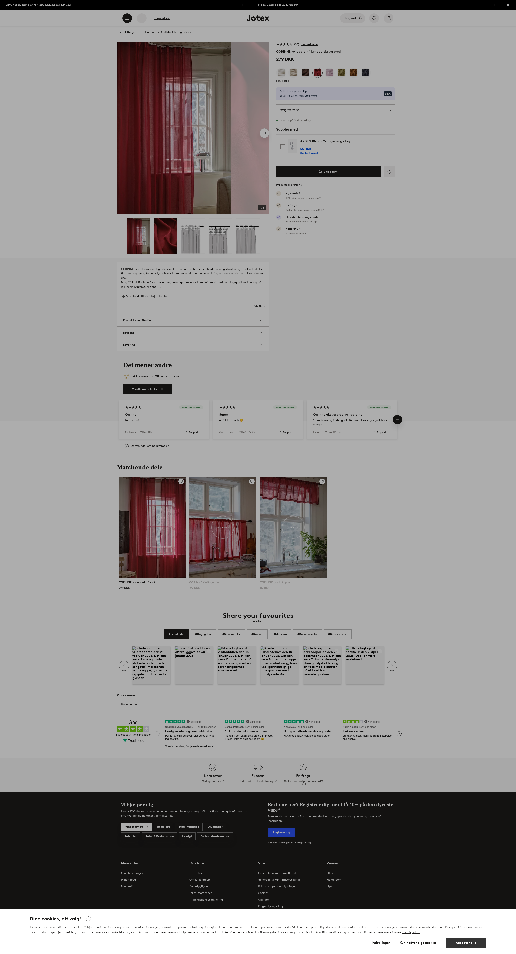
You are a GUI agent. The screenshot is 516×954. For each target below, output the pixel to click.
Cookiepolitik (411, 932)
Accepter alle (466, 943)
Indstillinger (381, 943)
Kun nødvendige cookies (418, 943)
